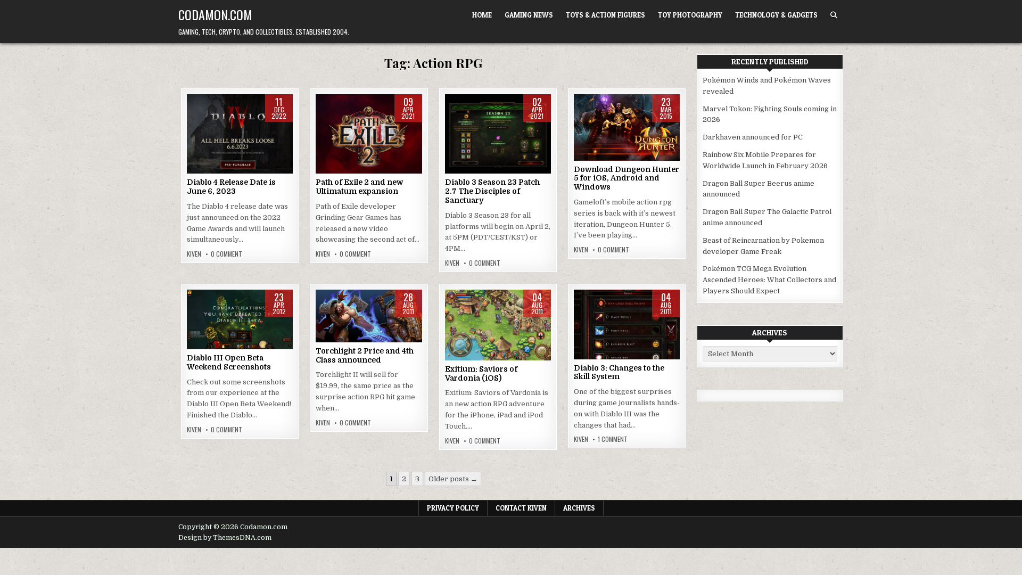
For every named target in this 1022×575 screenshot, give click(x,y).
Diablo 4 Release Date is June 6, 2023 (231, 186)
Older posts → (452, 479)
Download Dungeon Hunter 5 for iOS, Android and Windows (626, 178)
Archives (579, 508)
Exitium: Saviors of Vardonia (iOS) (481, 373)
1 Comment (613, 439)
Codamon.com (215, 14)
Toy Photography (690, 15)
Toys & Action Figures (605, 15)
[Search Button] (834, 15)
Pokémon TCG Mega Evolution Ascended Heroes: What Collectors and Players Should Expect (769, 280)
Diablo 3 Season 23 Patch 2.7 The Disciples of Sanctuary (492, 191)
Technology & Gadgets (776, 15)
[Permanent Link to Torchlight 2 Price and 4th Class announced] (369, 316)
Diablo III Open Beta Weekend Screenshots (229, 362)
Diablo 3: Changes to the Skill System (619, 372)
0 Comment (226, 254)
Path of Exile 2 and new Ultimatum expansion (359, 186)
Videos (393, 128)
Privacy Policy (453, 508)
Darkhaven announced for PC (753, 137)
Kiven (194, 254)
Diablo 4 (216, 128)
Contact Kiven (521, 508)
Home (482, 15)
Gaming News (529, 15)
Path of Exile (355, 128)
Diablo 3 (497, 128)
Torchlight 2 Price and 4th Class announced (365, 355)
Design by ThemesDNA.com (224, 537)
